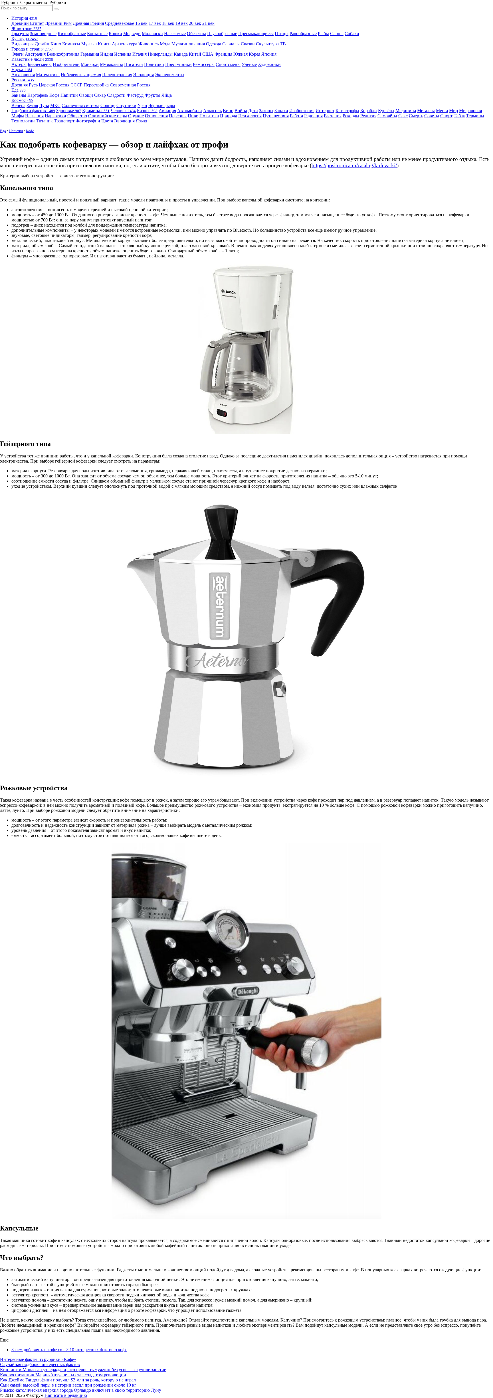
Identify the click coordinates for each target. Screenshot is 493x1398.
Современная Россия (130, 84)
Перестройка (96, 84)
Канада (181, 54)
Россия (22, 79)
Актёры (19, 64)
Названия (34, 115)
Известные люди (32, 59)
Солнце (107, 105)
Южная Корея (246, 54)
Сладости (116, 95)
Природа (228, 115)
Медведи (132, 33)
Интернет (325, 110)
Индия (106, 54)
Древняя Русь (24, 84)
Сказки (248, 43)
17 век (155, 23)
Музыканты (111, 64)
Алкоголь (212, 110)
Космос (22, 100)
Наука (21, 69)
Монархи (90, 64)
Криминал (96, 110)
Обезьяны (196, 33)
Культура (24, 38)
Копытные (97, 33)
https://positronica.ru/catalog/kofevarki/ (354, 165)
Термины (475, 115)
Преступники (178, 64)
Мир (453, 110)
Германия (89, 54)
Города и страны (32, 49)
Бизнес (147, 110)
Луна (44, 105)
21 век (208, 23)
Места (442, 110)
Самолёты (387, 115)
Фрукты (152, 95)
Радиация (313, 115)
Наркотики (55, 115)
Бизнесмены (40, 64)
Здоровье (68, 110)
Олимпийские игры (107, 115)
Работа (296, 115)
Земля (32, 105)
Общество (77, 115)
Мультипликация (188, 43)
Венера (18, 105)
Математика (48, 74)
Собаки (352, 33)
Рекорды (351, 115)
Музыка (89, 43)
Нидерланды (160, 54)
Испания (122, 54)
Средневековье (119, 23)
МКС (55, 105)
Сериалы (231, 43)
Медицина (405, 110)
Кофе (54, 95)
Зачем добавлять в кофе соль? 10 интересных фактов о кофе (69, 1349)
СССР (76, 84)
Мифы (17, 115)
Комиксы (71, 43)
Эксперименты (169, 74)
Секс (403, 115)
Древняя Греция (88, 23)
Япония (268, 54)
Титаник (44, 120)
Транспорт (64, 120)
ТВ (283, 43)
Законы (266, 110)
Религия (368, 115)
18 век (168, 23)
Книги (104, 43)
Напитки (69, 95)
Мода (165, 43)
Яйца (166, 95)
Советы (431, 115)
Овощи (86, 95)
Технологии (23, 120)
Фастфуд (135, 95)
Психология (250, 115)
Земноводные (43, 33)
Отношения (156, 115)
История (24, 18)
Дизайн (42, 43)
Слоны (337, 33)
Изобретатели (66, 64)
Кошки (115, 33)
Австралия (35, 54)
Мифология (470, 110)
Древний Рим (58, 23)
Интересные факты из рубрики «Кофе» (38, 1359)
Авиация (167, 110)
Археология (23, 74)
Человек (123, 110)
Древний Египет (27, 23)
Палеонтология (117, 74)
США (207, 54)
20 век (195, 23)
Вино (228, 110)
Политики (154, 64)
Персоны (178, 115)
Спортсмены (228, 64)
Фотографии (88, 120)
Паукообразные (222, 33)
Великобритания (63, 54)
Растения (333, 115)
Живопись (148, 43)
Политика (209, 115)
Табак (459, 115)
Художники (269, 64)
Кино (55, 43)
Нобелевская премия (81, 74)
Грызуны (20, 33)
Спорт (446, 115)
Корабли (368, 110)
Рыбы (323, 33)
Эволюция (143, 74)
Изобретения (301, 110)
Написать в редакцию (66, 1395)
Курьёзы (386, 110)
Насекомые (175, 33)
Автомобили (189, 110)
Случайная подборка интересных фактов (40, 1364)
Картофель (37, 95)
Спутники (126, 105)
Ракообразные (303, 33)
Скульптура (267, 43)
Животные (26, 28)
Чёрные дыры (161, 105)
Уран (142, 105)
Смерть (416, 115)
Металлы (426, 110)
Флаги (17, 54)
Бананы (18, 95)
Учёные (249, 64)
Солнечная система (80, 105)
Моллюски (152, 33)
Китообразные (72, 33)
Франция (223, 54)
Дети (253, 110)
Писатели (133, 64)
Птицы (281, 33)
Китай (195, 54)
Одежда (213, 43)
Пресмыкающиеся (256, 33)
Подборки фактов (33, 110)
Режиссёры (204, 64)
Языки (142, 120)
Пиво (193, 115)
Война (241, 110)
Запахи (281, 110)
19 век (181, 23)
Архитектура (124, 43)
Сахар (100, 95)
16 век (141, 23)
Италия (139, 54)
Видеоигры (22, 43)
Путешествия (276, 115)
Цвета (107, 120)
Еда (18, 90)
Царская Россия (54, 84)
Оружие (136, 115)
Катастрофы (347, 110)
